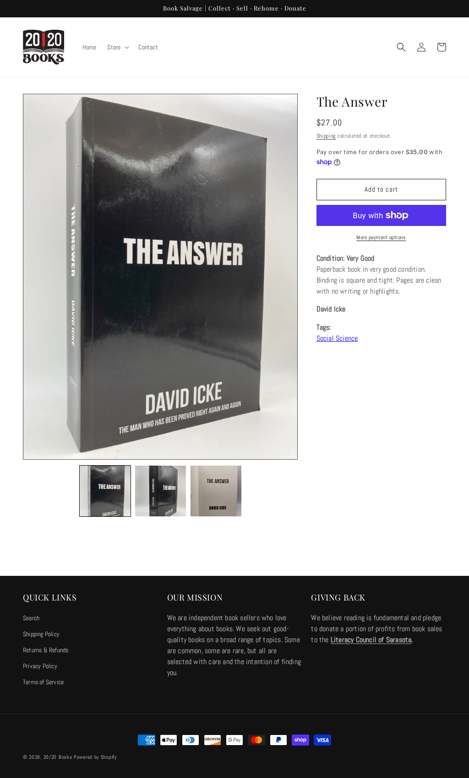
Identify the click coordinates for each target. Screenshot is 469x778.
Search (31, 618)
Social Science (337, 338)
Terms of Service (43, 682)
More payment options (381, 237)
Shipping (326, 136)
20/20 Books (58, 757)
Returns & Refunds (45, 650)
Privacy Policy (40, 666)
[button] (117, 47)
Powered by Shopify (95, 757)
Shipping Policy (41, 634)
